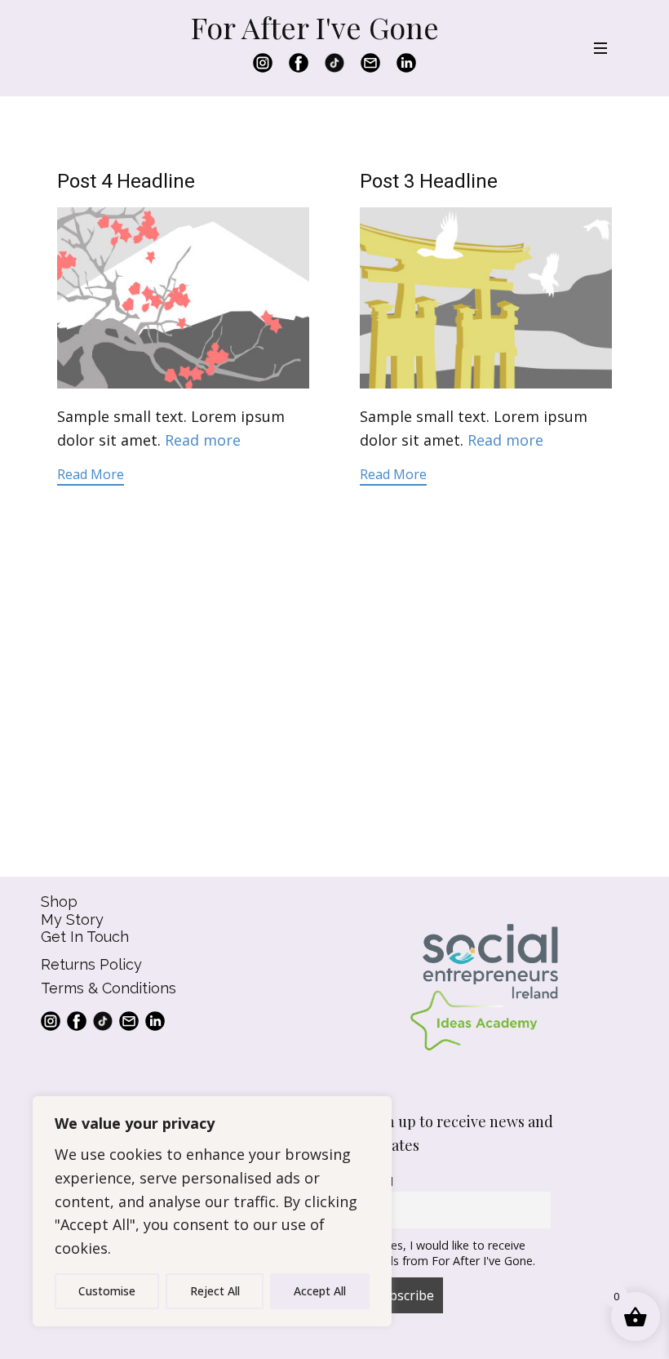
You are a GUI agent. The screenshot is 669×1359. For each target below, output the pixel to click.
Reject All (215, 1291)
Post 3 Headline (429, 181)
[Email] (370, 63)
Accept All (320, 1291)
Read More (90, 474)
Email (379, 1181)
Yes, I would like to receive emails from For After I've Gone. (450, 1252)
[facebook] (298, 63)
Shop (59, 901)
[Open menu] (600, 48)
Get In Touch (85, 936)
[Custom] (334, 63)
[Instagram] (262, 63)
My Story (72, 919)
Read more (203, 440)
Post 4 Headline (126, 181)
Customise (106, 1291)
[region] (212, 1211)
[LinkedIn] (406, 63)
